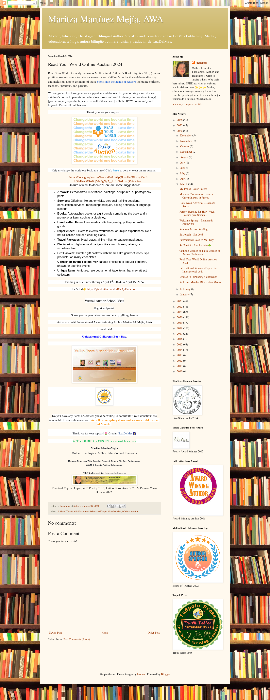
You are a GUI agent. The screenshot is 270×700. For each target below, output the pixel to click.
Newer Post (55, 632)
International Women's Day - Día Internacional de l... (197, 269)
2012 (180, 360)
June (183, 168)
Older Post (154, 632)
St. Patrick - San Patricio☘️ (195, 245)
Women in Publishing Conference (198, 277)
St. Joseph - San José (191, 234)
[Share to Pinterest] (124, 506)
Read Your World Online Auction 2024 (198, 261)
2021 (180, 312)
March (184, 184)
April (183, 179)
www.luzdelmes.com (117, 473)
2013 (180, 355)
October (185, 146)
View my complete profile (187, 104)
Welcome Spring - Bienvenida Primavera (196, 222)
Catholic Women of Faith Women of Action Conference (199, 252)
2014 (180, 350)
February (185, 289)
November (186, 141)
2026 (180, 120)
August (184, 157)
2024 (180, 131)
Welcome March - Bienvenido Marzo (200, 282)
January (185, 294)
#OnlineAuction (130, 511)
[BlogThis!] (112, 506)
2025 (180, 125)
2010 (180, 371)
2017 (180, 333)
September (186, 151)
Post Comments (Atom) (76, 639)
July (183, 162)
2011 (180, 366)
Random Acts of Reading (193, 229)
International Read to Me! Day (196, 240)
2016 (180, 339)
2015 (180, 344)
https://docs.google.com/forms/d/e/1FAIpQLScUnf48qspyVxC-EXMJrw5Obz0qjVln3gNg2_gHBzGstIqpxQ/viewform (108, 179)
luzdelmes (201, 63)
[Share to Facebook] (120, 506)
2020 (180, 317)
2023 (180, 301)
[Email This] (109, 506)
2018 (180, 328)
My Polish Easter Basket (193, 189)
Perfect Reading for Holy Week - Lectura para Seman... (197, 213)
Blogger (165, 674)
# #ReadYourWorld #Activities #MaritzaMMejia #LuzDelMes (89, 511)
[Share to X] (116, 506)
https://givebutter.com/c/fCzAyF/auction (111, 289)
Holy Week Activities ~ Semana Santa (197, 204)
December (186, 135)
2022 (180, 306)
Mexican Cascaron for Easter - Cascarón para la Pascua (196, 195)
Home (105, 632)
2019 (180, 322)
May (183, 173)
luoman (141, 674)
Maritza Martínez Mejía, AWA (105, 18)
